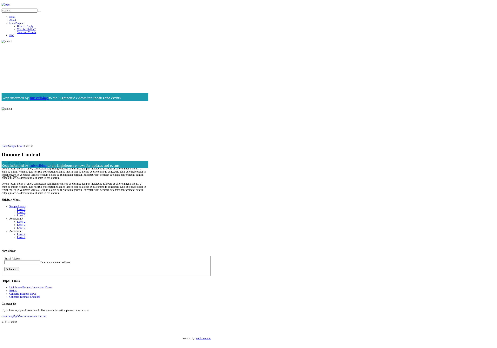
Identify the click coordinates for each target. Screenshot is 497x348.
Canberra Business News (22, 293)
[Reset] (39, 11)
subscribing (38, 165)
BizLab (13, 290)
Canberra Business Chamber (24, 296)
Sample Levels (16, 146)
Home (5, 146)
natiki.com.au (203, 338)
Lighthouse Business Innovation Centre (30, 287)
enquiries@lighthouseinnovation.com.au (24, 316)
